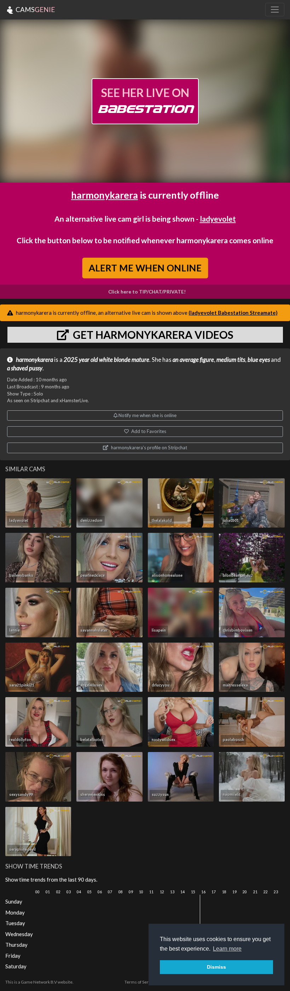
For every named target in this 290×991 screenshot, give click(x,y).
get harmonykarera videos (152, 334)
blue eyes (259, 359)
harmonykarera (104, 195)
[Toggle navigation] (274, 9)
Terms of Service (140, 982)
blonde (122, 359)
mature (140, 359)
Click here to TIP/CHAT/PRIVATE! (147, 292)
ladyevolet (218, 218)
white (106, 359)
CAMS (34, 9)
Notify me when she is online (146, 415)
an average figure (193, 359)
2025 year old (81, 359)
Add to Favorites (148, 431)
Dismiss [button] (216, 967)
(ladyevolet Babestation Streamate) (233, 312)
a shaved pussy (24, 368)
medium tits (230, 359)
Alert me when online (145, 267)
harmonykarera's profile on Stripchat (148, 447)
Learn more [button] (227, 949)
